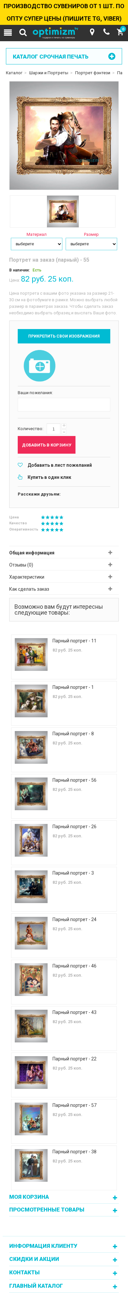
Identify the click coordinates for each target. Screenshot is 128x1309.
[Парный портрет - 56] (31, 793)
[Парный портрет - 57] (31, 1119)
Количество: (30, 428)
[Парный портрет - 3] (31, 886)
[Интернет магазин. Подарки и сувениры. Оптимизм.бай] (64, 33)
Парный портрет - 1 (73, 687)
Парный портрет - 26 (74, 826)
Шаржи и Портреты (48, 72)
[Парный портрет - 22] (31, 1072)
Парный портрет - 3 (73, 873)
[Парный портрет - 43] (31, 1026)
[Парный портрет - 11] (31, 654)
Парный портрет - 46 (74, 966)
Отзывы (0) (21, 564)
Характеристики (26, 577)
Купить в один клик (49, 477)
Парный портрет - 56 (74, 780)
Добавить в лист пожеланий (60, 465)
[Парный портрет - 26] (31, 840)
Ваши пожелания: (35, 392)
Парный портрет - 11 (74, 640)
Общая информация (31, 552)
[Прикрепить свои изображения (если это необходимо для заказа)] (39, 366)
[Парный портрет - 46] (31, 979)
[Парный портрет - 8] (31, 747)
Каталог (14, 72)
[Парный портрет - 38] (31, 1165)
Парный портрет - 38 (74, 1151)
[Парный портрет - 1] (31, 701)
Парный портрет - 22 (74, 1058)
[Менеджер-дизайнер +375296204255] (106, 32)
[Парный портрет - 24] (31, 933)
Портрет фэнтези (92, 72)
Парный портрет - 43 (74, 1012)
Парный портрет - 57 (74, 1105)
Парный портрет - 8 (73, 733)
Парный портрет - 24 (74, 919)
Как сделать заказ (29, 589)
